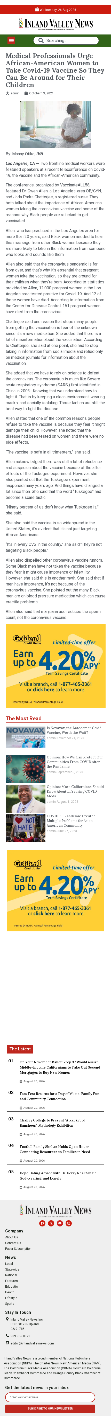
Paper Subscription (18, 1249)
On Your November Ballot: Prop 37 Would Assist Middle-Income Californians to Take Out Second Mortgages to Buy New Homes (60, 1067)
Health (9, 1292)
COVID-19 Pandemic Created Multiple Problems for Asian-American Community (71, 821)
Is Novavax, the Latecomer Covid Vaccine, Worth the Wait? (74, 730)
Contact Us (13, 1243)
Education (12, 1286)
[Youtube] (60, 1223)
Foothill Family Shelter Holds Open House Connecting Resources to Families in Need (55, 1149)
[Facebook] (42, 1223)
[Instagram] (69, 1223)
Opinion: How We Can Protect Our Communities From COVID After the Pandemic (75, 762)
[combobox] (66, 41)
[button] (11, 40)
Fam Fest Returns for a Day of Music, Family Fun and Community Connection (59, 1096)
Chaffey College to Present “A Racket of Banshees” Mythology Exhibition (52, 1123)
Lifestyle (11, 1298)
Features (11, 1281)
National (11, 1275)
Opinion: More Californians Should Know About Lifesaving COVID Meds (75, 791)
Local (9, 1264)
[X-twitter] (51, 1223)
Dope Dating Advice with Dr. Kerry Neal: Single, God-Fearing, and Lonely (58, 1176)
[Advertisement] (55, 989)
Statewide (12, 1269)
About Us (11, 1237)
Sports (9, 1304)
